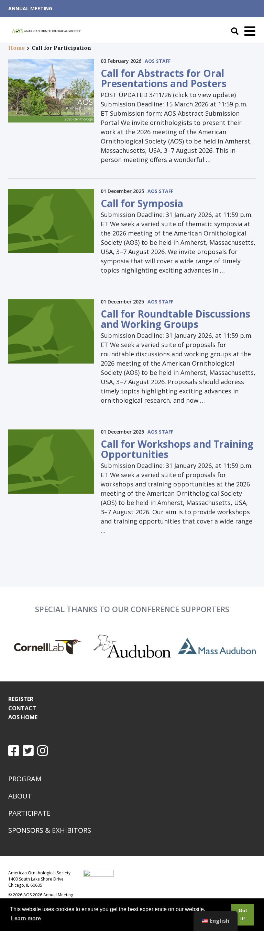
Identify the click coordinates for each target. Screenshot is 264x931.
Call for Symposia (142, 203)
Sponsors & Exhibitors (49, 830)
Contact (22, 708)
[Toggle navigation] (248, 31)
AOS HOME (22, 717)
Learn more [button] (26, 918)
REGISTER (20, 699)
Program (25, 778)
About (20, 796)
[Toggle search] (233, 31)
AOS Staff (157, 61)
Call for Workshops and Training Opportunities (177, 449)
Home (16, 47)
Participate (29, 813)
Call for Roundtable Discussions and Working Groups (175, 319)
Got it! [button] (243, 914)
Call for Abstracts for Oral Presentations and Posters (164, 78)
